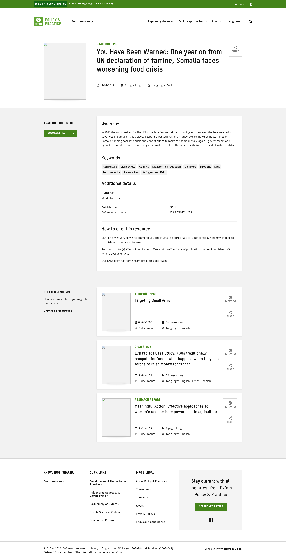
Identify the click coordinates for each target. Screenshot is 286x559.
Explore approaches (191, 21)
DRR (217, 166)
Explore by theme (159, 21)
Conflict (144, 166)
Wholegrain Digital (230, 549)
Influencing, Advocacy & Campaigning (105, 494)
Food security (111, 172)
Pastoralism (131, 172)
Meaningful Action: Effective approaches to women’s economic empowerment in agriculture (176, 409)
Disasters (190, 166)
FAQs (110, 261)
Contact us (142, 489)
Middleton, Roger (112, 198)
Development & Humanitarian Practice (108, 483)
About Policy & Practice (150, 481)
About (215, 21)
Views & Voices (104, 4)
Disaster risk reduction (166, 166)
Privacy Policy (144, 514)
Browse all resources (57, 310)
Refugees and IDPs (154, 172)
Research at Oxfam (102, 520)
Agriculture (110, 166)
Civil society (127, 166)
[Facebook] (251, 4)
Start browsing (81, 21)
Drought (205, 166)
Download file (56, 133)
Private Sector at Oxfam (105, 512)
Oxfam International (81, 4)
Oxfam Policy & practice (52, 4)
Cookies (141, 497)
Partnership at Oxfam (103, 504)
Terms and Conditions (150, 522)
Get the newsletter (211, 506)
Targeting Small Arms (152, 301)
